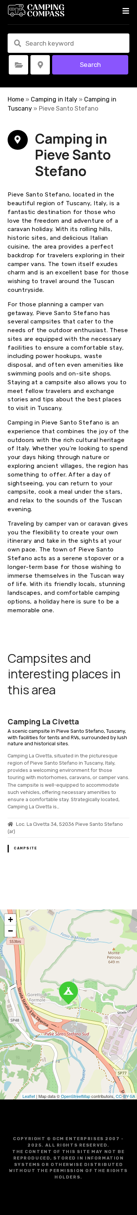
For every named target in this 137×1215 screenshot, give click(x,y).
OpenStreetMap (75, 1096)
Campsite (25, 848)
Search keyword (17, 43)
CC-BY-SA (125, 1096)
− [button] (10, 931)
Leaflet (28, 1096)
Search (90, 64)
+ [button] (10, 919)
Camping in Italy (54, 99)
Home (16, 99)
